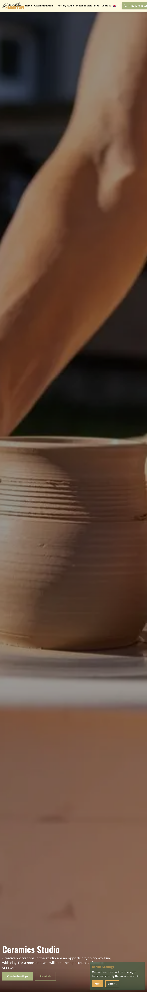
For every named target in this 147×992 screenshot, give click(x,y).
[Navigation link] (13, 5)
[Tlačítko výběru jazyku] (116, 5)
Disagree (112, 983)
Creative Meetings (17, 976)
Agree (97, 983)
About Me (45, 976)
